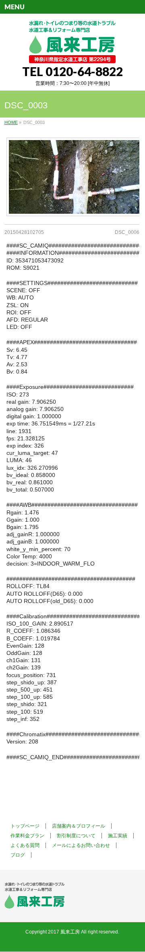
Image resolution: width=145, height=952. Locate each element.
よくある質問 (24, 845)
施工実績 (117, 835)
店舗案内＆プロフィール (78, 826)
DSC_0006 (127, 232)
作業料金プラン (27, 835)
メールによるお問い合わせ (81, 845)
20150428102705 (24, 232)
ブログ (17, 855)
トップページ (24, 826)
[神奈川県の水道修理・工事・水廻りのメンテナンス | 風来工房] (72, 54)
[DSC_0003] (71, 177)
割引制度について (76, 835)
